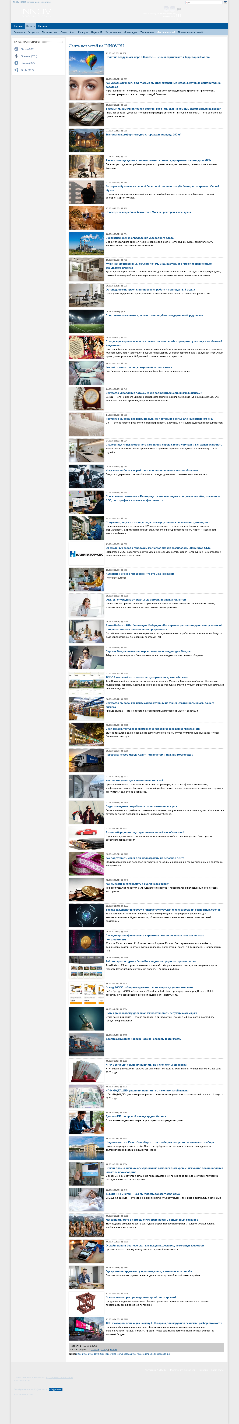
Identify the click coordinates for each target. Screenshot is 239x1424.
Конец (113, 1349)
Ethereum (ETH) (29, 56)
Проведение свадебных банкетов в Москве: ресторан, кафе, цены (148, 212)
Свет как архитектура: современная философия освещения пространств (153, 728)
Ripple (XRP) (27, 70)
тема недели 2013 (146, 1354)
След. (104, 1349)
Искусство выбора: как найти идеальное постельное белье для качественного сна (159, 418)
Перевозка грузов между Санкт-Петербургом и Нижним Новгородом (149, 754)
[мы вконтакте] (166, 9)
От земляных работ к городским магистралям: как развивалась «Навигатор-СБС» (158, 547)
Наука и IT (96, 32)
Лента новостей (166, 32)
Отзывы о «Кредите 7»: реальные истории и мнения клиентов (146, 599)
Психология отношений (190, 32)
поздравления (162, 1354)
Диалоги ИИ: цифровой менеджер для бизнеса (136, 1116)
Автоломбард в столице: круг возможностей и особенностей (145, 832)
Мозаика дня (130, 32)
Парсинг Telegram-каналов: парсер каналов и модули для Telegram (149, 651)
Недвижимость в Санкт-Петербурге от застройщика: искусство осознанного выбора (160, 1142)
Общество (33, 32)
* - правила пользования (60, 1377)
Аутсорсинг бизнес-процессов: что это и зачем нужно (140, 573)
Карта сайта (217, 1370)
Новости (30, 26)
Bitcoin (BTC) (27, 49)
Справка (42, 26)
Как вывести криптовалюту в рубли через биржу (137, 883)
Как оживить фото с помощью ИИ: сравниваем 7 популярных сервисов (152, 1219)
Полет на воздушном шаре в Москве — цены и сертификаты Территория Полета (158, 57)
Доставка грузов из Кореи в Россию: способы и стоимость (143, 1038)
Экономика (19, 32)
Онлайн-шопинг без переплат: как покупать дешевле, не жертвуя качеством (155, 1245)
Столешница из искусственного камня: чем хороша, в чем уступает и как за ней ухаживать (164, 444)
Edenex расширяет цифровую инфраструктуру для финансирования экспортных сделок (163, 909)
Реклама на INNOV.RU (156, 1370)
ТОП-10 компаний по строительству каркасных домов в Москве (147, 677)
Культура (83, 32)
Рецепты (203, 1370)
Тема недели (147, 32)
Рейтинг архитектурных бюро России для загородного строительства (151, 961)
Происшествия (49, 32)
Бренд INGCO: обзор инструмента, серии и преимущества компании (149, 987)
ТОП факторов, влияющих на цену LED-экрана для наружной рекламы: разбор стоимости (164, 1323)
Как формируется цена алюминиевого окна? (134, 780)
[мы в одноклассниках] (172, 9)
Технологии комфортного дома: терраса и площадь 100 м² (143, 134)
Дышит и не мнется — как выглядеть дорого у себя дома (143, 1193)
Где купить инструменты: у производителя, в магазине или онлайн (149, 1271)
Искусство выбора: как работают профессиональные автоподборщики (152, 470)
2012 (84, 1354)
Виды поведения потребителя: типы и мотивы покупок (142, 806)
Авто (72, 32)
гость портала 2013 (126, 1354)
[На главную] (36, 16)
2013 (78, 1354)
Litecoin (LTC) (28, 63)
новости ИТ (110, 1354)
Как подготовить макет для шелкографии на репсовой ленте (145, 857)
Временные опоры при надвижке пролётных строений (141, 1297)
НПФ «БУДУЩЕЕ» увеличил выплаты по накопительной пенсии (147, 1090)
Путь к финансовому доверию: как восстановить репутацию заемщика (151, 1012)
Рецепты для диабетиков (182, 1370)
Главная (18, 26)
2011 (90, 1354)
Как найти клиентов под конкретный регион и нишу (139, 367)
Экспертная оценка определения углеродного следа (140, 237)
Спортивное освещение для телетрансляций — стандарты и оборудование (154, 315)
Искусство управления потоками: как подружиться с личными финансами (154, 392)
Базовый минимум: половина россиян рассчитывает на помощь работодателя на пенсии (163, 108)
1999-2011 (99, 1354)
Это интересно (113, 32)
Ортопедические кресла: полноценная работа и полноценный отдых (150, 289)
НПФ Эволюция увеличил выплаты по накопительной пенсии (146, 1064)
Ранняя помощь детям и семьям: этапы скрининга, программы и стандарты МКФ (158, 160)
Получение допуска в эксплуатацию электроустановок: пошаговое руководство (157, 522)
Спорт (64, 32)
